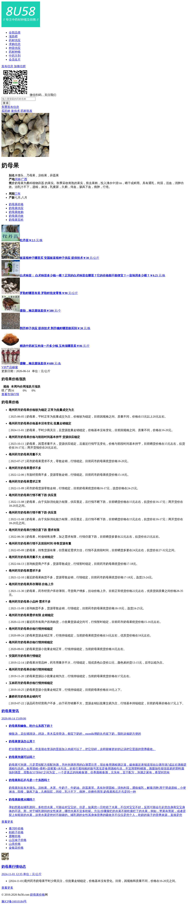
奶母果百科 (16, 219)
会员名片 (15, 59)
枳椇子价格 (16, 832)
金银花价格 (16, 847)
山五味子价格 (17, 840)
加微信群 (20, 66)
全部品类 (15, 32)
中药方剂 (15, 55)
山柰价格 (15, 843)
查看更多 (7, 821)
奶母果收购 (16, 212)
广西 (24, 179)
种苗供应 (15, 47)
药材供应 (15, 40)
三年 (18, 193)
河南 (18, 179)
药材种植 (15, 51)
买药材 (5, 110)
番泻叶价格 (16, 828)
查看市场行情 (10, 394)
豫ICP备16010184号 (14, 901)
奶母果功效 (16, 215)
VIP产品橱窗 (9, 367)
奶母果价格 (16, 204)
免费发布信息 (10, 107)
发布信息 (7, 66)
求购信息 (15, 44)
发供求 (15, 110)
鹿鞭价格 (15, 836)
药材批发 (26, 110)
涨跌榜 (13, 36)
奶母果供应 (16, 208)
